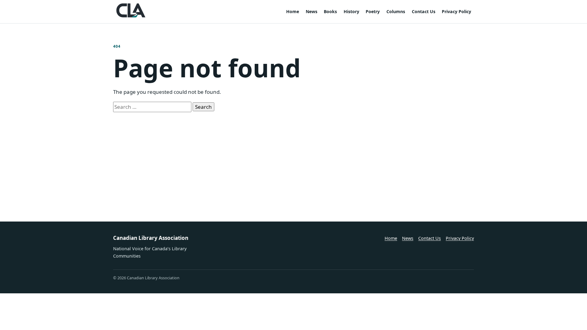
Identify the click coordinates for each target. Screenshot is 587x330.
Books (330, 11)
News (311, 11)
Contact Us (423, 11)
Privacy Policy (456, 11)
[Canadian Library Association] (131, 10)
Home (292, 11)
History (351, 11)
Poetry (373, 11)
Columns (395, 11)
